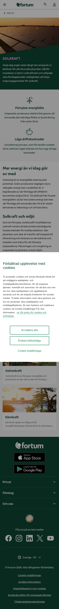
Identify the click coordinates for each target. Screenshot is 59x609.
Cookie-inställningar (29, 350)
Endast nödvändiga (29, 340)
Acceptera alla (29, 330)
